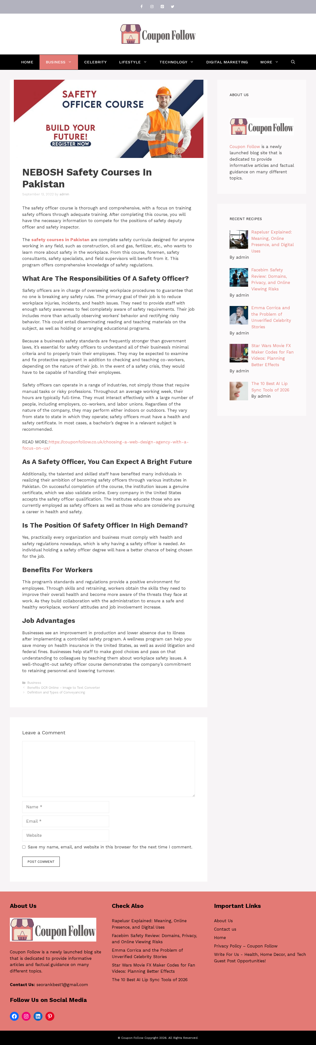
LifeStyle (130, 62)
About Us (223, 920)
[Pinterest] (162, 6)
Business (55, 62)
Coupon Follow (245, 146)
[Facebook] (141, 6)
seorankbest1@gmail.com (62, 984)
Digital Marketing (227, 62)
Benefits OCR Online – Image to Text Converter (63, 687)
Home (27, 62)
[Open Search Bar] (293, 62)
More (266, 62)
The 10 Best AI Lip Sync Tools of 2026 (150, 979)
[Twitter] (172, 6)
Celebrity (95, 62)
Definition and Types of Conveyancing (56, 692)
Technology (173, 62)
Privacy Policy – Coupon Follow (245, 945)
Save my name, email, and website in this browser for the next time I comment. (110, 846)
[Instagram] (152, 6)
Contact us (225, 929)
